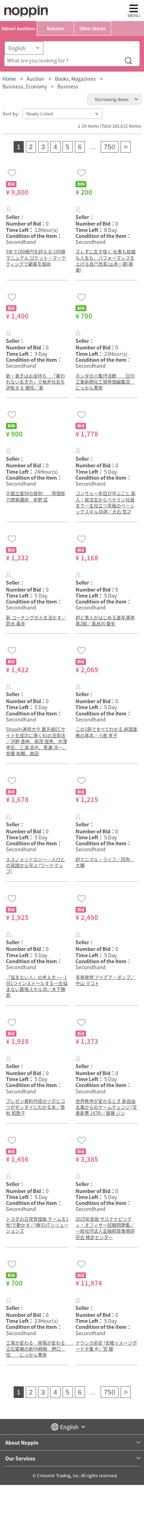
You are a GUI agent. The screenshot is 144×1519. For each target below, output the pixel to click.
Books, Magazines (75, 78)
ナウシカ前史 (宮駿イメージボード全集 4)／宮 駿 (106, 1345)
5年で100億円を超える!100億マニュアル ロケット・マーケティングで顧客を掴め (36, 257)
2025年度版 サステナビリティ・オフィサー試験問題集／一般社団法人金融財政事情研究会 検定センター (105, 1227)
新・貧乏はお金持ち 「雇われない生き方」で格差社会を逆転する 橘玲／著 (35, 381)
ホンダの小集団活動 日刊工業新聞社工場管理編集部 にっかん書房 (105, 381)
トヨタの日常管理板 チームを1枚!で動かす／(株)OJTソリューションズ (37, 1224)
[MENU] (133, 8)
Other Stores (92, 28)
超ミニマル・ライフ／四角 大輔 (105, 862)
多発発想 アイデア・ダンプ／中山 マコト (105, 980)
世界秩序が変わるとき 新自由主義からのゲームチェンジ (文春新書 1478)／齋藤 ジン (106, 1107)
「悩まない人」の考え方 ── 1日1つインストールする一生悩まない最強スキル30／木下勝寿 (36, 986)
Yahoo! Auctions (18, 28)
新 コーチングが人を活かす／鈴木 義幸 (36, 620)
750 (109, 147)
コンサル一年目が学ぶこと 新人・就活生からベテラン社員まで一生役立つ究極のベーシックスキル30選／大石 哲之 (105, 502)
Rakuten (55, 28)
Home (9, 78)
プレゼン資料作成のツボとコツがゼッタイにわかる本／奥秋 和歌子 (35, 1107)
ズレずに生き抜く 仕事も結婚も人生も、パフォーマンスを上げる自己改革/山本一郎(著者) (105, 260)
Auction (35, 78)
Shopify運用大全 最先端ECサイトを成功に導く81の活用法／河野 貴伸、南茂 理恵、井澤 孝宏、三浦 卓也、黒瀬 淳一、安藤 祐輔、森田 (36, 741)
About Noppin (21, 1442)
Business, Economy (24, 86)
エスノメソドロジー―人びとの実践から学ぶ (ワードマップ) (35, 865)
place (26, 11)
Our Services (20, 1458)
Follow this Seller (8, 209)
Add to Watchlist (12, 172)
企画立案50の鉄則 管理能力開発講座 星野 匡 (35, 496)
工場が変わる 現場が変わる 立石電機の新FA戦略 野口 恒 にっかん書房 (40, 1348)
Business (67, 86)
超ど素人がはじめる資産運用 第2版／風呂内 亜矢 (105, 620)
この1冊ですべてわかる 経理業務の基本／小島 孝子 (106, 732)
